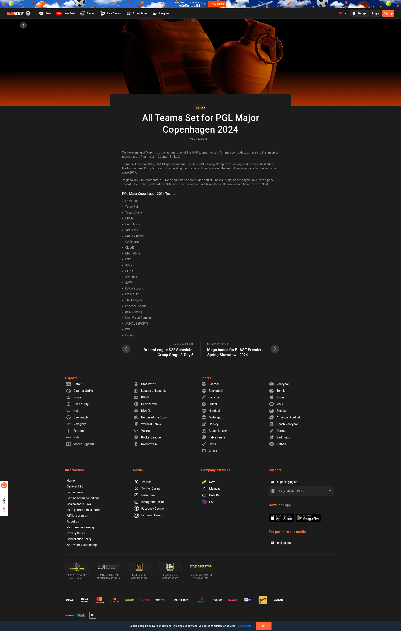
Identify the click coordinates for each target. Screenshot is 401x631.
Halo (76, 410)
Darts (212, 444)
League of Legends (153, 390)
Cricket (281, 430)
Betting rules (75, 492)
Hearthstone (149, 404)
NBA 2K (146, 410)
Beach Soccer (218, 430)
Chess (213, 450)
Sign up (388, 13)
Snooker (282, 410)
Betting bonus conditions (83, 498)
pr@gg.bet (284, 542)
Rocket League (151, 437)
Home (71, 480)
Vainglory (80, 424)
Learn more (244, 626)
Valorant (146, 430)
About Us (73, 521)
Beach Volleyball (287, 424)
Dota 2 (78, 384)
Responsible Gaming (80, 527)
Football (214, 384)
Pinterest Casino (152, 515)
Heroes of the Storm (154, 417)
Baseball (214, 397)
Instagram (148, 495)
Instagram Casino (153, 502)
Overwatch (81, 417)
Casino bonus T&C (79, 504)
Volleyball (283, 384)
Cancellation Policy (79, 539)
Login (375, 13)
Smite (77, 397)
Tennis (281, 390)
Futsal (213, 404)
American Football (289, 417)
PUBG (145, 397)
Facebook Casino (152, 508)
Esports (71, 378)
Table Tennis (217, 437)
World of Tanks (151, 424)
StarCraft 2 (148, 384)
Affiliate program (78, 515)
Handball (214, 410)
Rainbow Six (149, 444)
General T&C (75, 486)
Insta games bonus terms (83, 509)
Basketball (216, 390)
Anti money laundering (82, 545)
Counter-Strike (83, 390)
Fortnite (79, 430)
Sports (205, 378)
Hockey (213, 424)
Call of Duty (81, 404)
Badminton (284, 437)
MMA (280, 404)
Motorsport (216, 417)
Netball (281, 444)
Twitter (146, 482)
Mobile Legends (84, 444)
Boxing (281, 397)
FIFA (76, 437)
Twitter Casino (151, 488)
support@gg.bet (287, 482)
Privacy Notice (76, 533)
